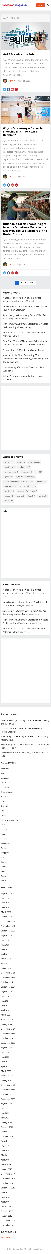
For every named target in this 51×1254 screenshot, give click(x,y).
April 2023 (5, 1066)
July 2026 (5, 898)
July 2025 (5, 940)
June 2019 (5, 1150)
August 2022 (6, 1103)
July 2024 (5, 996)
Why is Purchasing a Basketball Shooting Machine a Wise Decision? (24, 131)
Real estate (31, 486)
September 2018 (8, 1188)
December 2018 (8, 1174)
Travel (9, 500)
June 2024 (5, 1001)
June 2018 (5, 1192)
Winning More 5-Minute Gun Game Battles (23, 350)
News (18, 486)
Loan (8, 486)
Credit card (10, 467)
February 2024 (7, 1019)
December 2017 (8, 1220)
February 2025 (7, 963)
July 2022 (5, 1108)
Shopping (23, 491)
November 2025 (8, 926)
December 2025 (8, 921)
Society (9, 496)
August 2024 (6, 991)
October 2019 (7, 1136)
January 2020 (6, 1131)
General (9, 476)
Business (35, 462)
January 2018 (6, 1216)
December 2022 (8, 1085)
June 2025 (5, 945)
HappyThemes (38, 1249)
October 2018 (7, 1183)
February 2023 (7, 1075)
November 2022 (8, 1089)
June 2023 (5, 1057)
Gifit (19, 476)
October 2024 (7, 982)
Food (39, 472)
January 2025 (6, 968)
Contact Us (6, 1237)
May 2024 (5, 1005)
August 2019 (6, 1141)
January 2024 (6, 1024)
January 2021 (6, 1122)
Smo (34, 491)
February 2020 (7, 1127)
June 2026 (5, 902)
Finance (27, 472)
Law (30, 481)
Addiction (9, 462)
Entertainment (11, 472)
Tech (31, 496)
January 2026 (6, 916)
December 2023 (8, 1029)
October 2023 (7, 1038)
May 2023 (5, 1061)
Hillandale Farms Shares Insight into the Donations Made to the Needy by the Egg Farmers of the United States (25, 229)
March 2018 (6, 1206)
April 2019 (5, 1160)
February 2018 (7, 1211)
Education (25, 467)
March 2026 (6, 912)
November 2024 (8, 977)
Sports (20, 496)
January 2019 (6, 1169)
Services (9, 491)
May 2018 (5, 1197)
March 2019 (6, 1164)
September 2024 (8, 987)
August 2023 (6, 1047)
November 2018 (8, 1178)
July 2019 (5, 1145)
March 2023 (6, 1071)
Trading (43, 496)
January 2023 (6, 1080)
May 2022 (5, 1118)
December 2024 (8, 973)
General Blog (18, 1249)
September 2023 (8, 1043)
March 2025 (6, 958)
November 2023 (8, 1033)
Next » (32, 283)
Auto (22, 462)
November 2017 (8, 1225)
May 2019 (5, 1155)
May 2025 (5, 949)
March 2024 (6, 1015)
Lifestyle (41, 481)
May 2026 (5, 907)
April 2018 (5, 1202)
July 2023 (5, 1052)
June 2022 (5, 1113)
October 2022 (7, 1094)
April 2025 (5, 954)
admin (11, 80)
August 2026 (6, 893)
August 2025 (6, 935)
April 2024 (5, 1010)
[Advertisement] (25, 420)
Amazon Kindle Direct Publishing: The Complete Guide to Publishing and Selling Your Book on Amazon (25, 358)
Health (31, 476)
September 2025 (8, 931)
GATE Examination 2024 (19, 54)
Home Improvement (14, 481)
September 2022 (8, 1099)
